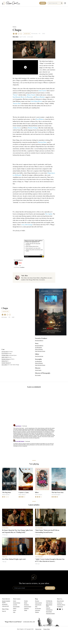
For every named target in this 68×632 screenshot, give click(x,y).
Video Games (49, 602)
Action (14, 601)
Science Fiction (27, 606)
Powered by (16, 267)
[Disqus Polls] (34, 407)
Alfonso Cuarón (31, 95)
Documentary (16, 606)
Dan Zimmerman (39, 356)
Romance (26, 604)
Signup (43, 3)
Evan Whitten (39, 119)
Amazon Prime (16, 602)
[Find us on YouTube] (60, 609)
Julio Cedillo (4, 364)
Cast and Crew (5, 606)
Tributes (37, 612)
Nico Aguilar (48, 214)
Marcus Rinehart (40, 97)
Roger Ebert (49, 611)
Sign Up (4, 611)
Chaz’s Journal (38, 602)
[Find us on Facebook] (57, 609)
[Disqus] (34, 440)
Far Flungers (38, 608)
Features (48, 608)
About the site (60, 601)
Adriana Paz (4, 361)
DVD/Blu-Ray (49, 601)
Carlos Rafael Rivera (36, 101)
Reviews (14, 26)
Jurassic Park (16, 103)
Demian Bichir (5, 351)
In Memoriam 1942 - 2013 (29, 621)
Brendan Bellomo (39, 340)
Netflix (25, 602)
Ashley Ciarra (17, 128)
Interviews (37, 610)
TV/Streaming (49, 609)
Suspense (26, 608)
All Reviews (4, 604)
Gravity (15, 95)
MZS (36, 606)
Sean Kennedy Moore (18, 97)
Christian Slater (42, 142)
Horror (14, 610)
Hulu (14, 612)
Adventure (27, 33)
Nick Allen (15, 37)
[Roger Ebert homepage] (11, 3)
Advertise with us (61, 604)
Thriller (25, 610)
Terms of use (38, 629)
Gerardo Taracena (6, 362)
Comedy (15, 604)
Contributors (60, 606)
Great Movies (38, 604)
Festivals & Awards (50, 613)
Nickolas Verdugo (33, 128)
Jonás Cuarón (42, 90)
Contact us (59, 602)
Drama (14, 608)
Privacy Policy (46, 629)
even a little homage (27, 224)
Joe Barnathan (29, 97)
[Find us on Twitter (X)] (62, 609)
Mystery (26, 601)
